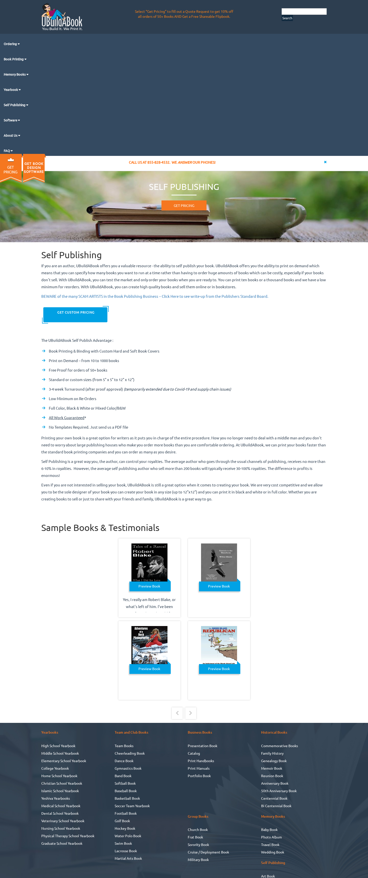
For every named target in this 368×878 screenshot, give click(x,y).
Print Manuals (199, 768)
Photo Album (271, 837)
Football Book (126, 813)
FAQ (7, 150)
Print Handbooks (201, 760)
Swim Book (123, 843)
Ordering (11, 44)
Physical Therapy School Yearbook (67, 835)
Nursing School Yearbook (60, 828)
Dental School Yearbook (60, 813)
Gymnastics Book (128, 768)
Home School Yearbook (59, 775)
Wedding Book (272, 852)
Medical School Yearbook (60, 805)
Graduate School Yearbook (61, 843)
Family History (272, 753)
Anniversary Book (274, 783)
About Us (11, 135)
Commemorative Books (279, 745)
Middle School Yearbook (60, 753)
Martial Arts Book (128, 858)
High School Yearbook (58, 745)
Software (11, 120)
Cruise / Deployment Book (208, 852)
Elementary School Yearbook (63, 760)
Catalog (194, 753)
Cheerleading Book (130, 753)
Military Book (198, 859)
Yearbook (11, 89)
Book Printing (14, 59)
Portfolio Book (199, 775)
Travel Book (270, 844)
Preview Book (149, 586)
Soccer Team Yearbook (132, 805)
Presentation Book (202, 745)
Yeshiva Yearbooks (55, 798)
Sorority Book (198, 844)
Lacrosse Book (126, 850)
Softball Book (125, 783)
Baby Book (269, 829)
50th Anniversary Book (279, 790)
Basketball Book (127, 798)
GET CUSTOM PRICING (75, 312)
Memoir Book (271, 768)
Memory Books (15, 74)
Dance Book (124, 760)
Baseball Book (126, 790)
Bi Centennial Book (276, 805)
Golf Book (122, 820)
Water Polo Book (128, 835)
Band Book (123, 775)
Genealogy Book (274, 760)
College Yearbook (55, 768)
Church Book (198, 829)
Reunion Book (272, 775)
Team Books (124, 745)
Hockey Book (125, 828)
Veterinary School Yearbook (62, 820)
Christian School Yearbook (61, 783)
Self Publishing (15, 105)
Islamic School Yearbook (60, 790)
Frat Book (195, 837)
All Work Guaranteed (66, 417)
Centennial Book (274, 798)
